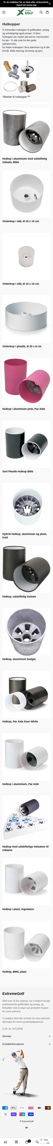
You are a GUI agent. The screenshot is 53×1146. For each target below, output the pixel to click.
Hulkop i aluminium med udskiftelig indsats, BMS (24, 160)
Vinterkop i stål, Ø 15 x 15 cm (20, 283)
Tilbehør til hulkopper (16, 96)
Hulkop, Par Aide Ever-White (20, 721)
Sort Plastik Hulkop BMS (17, 471)
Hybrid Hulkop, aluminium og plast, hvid (24, 536)
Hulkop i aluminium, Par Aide (20, 784)
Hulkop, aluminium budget (19, 659)
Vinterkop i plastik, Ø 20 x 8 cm (21, 346)
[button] (47, 12)
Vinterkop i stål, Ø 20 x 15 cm (20, 221)
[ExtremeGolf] (26, 12)
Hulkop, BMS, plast (14, 971)
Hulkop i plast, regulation (18, 909)
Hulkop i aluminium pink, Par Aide (23, 408)
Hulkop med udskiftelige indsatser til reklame (25, 848)
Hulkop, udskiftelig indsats (19, 596)
